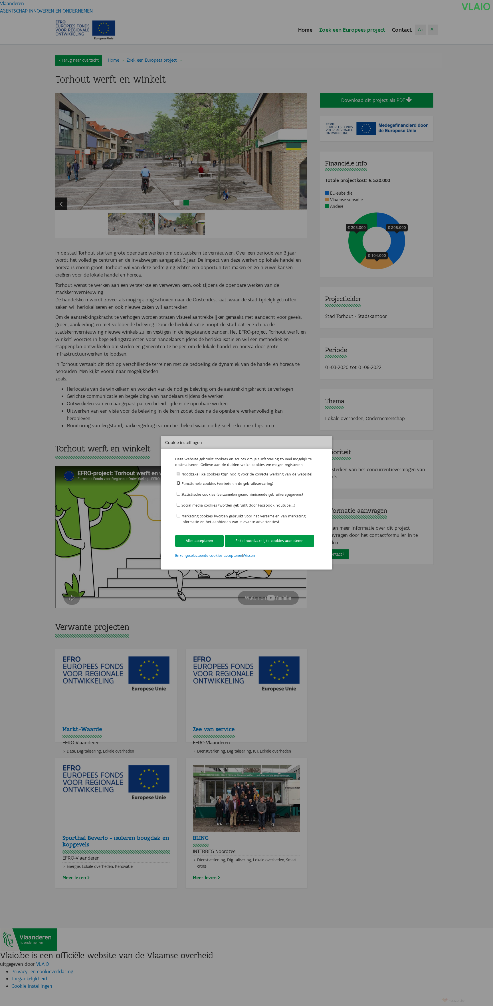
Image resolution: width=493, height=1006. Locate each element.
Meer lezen (74, 877)
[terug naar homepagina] (476, 6)
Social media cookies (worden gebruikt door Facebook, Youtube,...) (238, 505)
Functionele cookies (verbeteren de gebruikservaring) (227, 483)
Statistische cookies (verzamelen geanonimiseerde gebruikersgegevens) (242, 494)
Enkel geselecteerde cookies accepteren (208, 555)
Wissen (249, 555)
